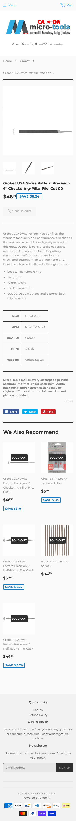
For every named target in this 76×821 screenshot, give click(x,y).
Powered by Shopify (36, 797)
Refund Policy (38, 715)
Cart (69, 5)
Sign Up (64, 767)
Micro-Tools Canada (41, 793)
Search (38, 710)
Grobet (25, 61)
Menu (12, 5)
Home (7, 61)
